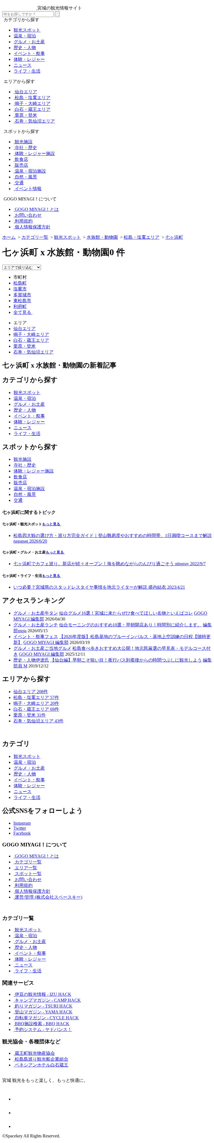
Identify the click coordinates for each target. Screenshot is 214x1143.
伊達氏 (42, 660)
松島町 (20, 283)
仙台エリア (24, 328)
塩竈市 (20, 289)
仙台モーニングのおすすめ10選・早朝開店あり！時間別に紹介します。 (130, 624)
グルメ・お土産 (29, 613)
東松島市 (22, 300)
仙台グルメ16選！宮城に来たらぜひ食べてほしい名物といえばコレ (126, 613)
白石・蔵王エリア (31, 340)
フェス (51, 636)
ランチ (51, 624)
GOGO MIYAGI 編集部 (46, 642)
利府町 (20, 306)
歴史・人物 (24, 660)
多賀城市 (22, 294)
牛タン (51, 613)
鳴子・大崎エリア (31, 334)
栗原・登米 (24, 346)
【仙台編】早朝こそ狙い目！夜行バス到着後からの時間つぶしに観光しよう (126, 660)
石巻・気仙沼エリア (33, 352)
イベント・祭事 (29, 636)
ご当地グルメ (58, 648)
